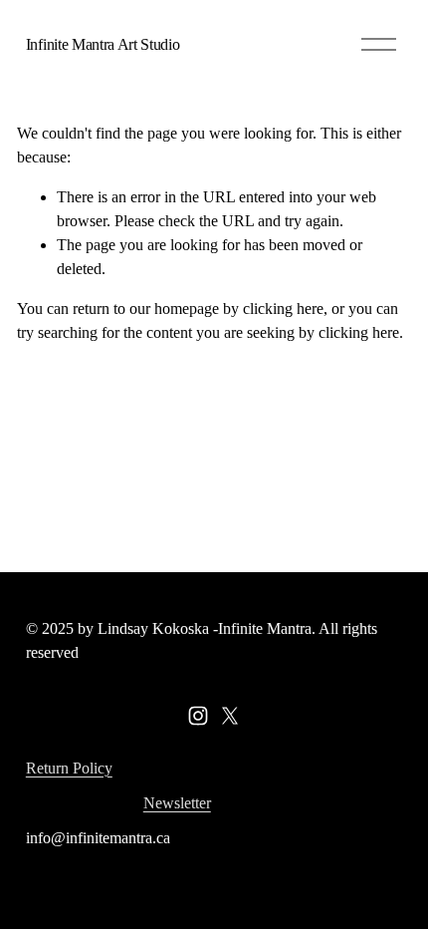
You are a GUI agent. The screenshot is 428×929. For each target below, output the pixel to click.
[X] (230, 716)
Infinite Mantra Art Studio (103, 44)
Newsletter (177, 802)
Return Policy (69, 768)
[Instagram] (198, 716)
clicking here (283, 308)
